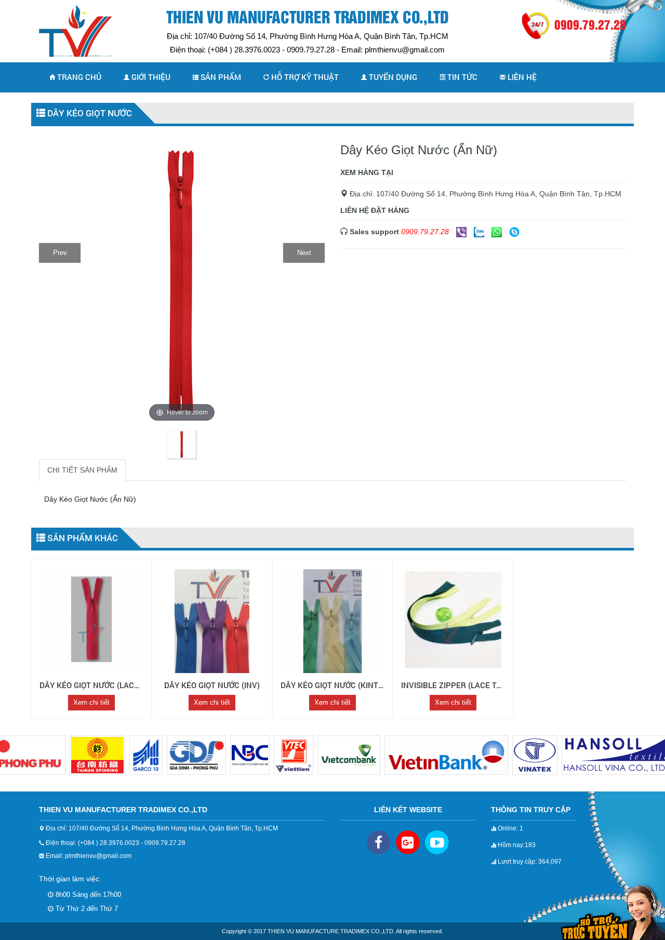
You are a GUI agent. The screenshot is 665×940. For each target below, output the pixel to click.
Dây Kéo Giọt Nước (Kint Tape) (341, 685)
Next (304, 253)
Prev (60, 253)
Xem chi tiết (91, 702)
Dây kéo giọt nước (88, 113)
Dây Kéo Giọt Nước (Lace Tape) (101, 685)
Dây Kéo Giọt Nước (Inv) (212, 685)
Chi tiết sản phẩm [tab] (82, 470)
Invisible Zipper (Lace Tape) (457, 685)
